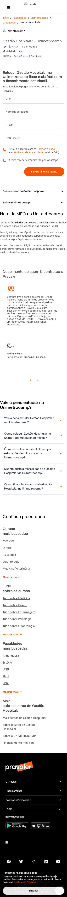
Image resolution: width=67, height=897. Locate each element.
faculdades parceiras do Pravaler (29, 222)
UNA (6, 683)
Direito (7, 548)
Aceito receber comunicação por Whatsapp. (34, 160)
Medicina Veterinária (16, 568)
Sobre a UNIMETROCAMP (19, 736)
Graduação (9, 22)
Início (6, 17)
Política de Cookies (25, 882)
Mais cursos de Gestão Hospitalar (25, 718)
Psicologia (9, 555)
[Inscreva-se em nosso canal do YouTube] (58, 861)
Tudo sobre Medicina (16, 598)
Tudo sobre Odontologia (19, 626)
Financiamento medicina (19, 743)
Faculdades (19, 17)
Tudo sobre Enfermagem (19, 612)
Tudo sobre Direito (15, 605)
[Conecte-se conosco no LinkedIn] (45, 861)
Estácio (7, 662)
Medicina (9, 541)
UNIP (6, 669)
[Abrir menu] (8, 7)
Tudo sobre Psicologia (17, 619)
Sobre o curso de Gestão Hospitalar (19, 727)
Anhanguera (11, 656)
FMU (6, 676)
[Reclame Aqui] (19, 841)
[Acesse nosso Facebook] (8, 861)
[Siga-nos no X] (21, 861)
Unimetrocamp (39, 17)
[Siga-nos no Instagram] (33, 861)
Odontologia (11, 561)
